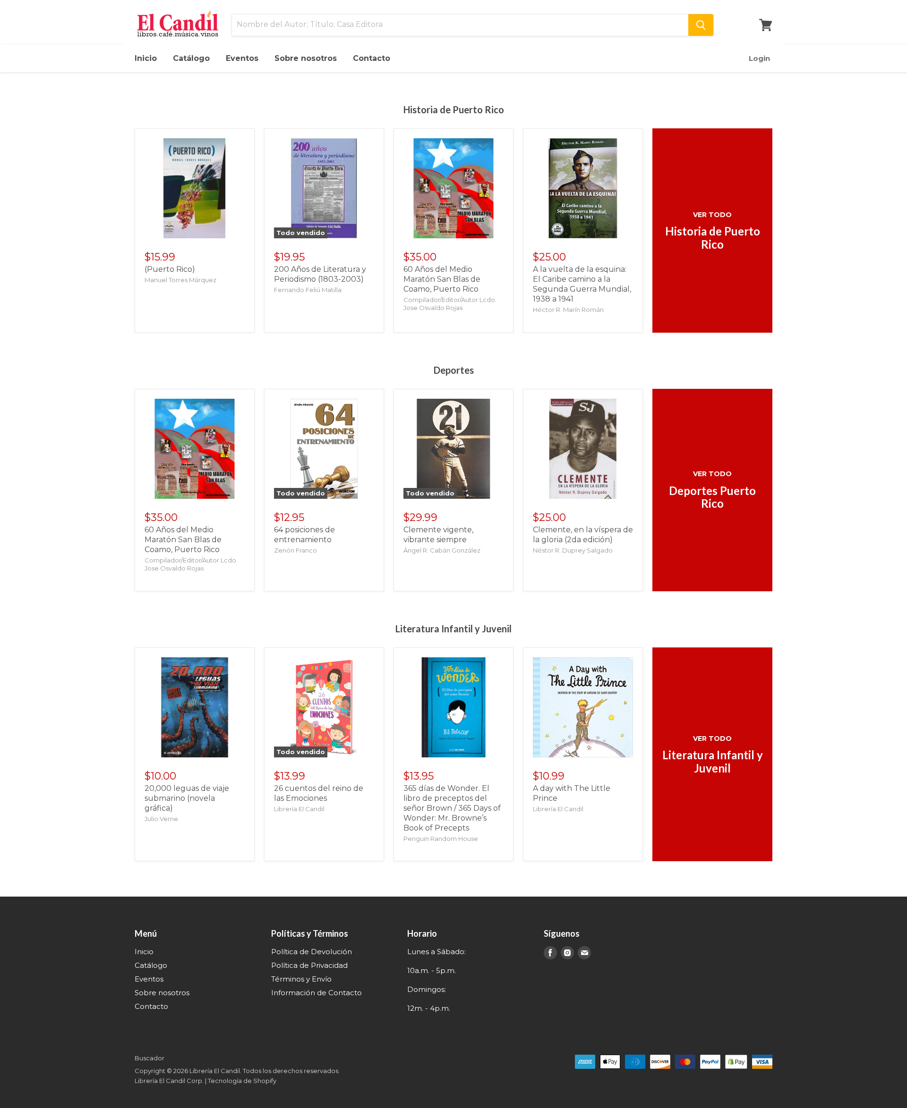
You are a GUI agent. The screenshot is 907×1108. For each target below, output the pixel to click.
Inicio (146, 58)
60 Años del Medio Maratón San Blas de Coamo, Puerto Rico (441, 279)
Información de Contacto (316, 992)
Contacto (371, 58)
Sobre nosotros (305, 58)
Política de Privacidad (309, 965)
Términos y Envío (301, 978)
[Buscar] (700, 25)
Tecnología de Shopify (242, 1080)
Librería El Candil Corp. (169, 1080)
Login (759, 58)
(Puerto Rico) (170, 269)
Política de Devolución (311, 951)
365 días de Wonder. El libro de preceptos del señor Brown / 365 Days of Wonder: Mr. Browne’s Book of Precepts (452, 808)
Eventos (242, 58)
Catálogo (191, 58)
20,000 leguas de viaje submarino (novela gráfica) (187, 798)
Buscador (149, 1058)
